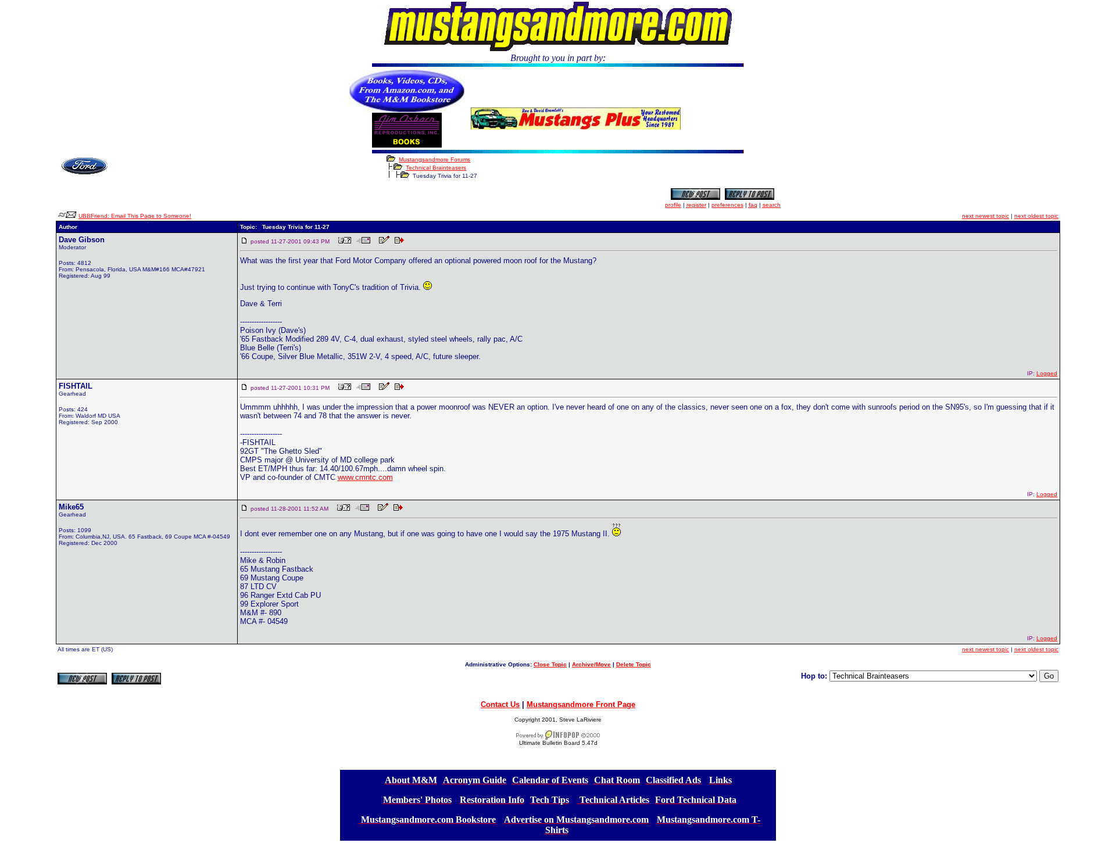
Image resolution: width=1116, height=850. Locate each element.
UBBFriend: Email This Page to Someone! (134, 216)
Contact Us (500, 704)
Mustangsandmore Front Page (581, 704)
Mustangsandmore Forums (434, 159)
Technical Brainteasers (436, 167)
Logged (1046, 373)
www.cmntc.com (365, 477)
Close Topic (550, 664)
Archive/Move (591, 664)
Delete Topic (633, 664)
